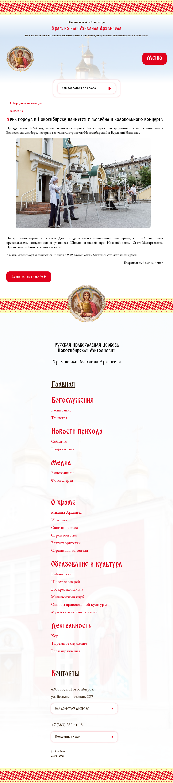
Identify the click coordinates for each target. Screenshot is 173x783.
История (59, 520)
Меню (154, 58)
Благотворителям (66, 542)
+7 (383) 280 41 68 (67, 724)
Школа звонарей (65, 581)
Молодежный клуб (67, 596)
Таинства (59, 417)
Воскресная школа (67, 589)
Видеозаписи (62, 472)
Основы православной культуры (79, 604)
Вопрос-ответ (62, 449)
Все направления (65, 651)
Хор (54, 635)
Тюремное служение (69, 643)
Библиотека (61, 574)
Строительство (64, 535)
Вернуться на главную (28, 277)
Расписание (61, 410)
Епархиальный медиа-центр (143, 262)
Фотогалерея (62, 480)
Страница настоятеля (69, 550)
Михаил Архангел (66, 512)
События (59, 441)
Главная (63, 385)
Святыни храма (64, 527)
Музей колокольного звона (74, 612)
